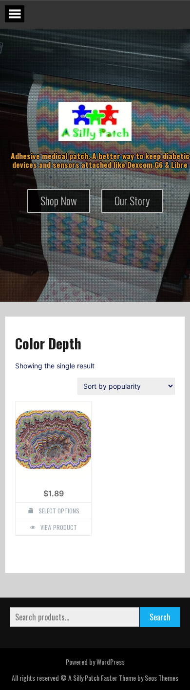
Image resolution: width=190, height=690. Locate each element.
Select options (58, 511)
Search (160, 617)
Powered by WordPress (95, 661)
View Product (58, 527)
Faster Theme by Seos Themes (139, 677)
